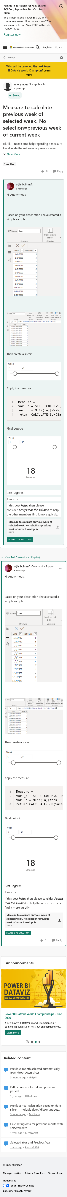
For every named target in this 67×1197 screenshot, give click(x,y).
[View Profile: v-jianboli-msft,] (10, 186)
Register (47, 47)
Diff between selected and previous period (32, 1089)
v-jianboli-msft (24, 184)
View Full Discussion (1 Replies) (22, 557)
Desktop (11, 57)
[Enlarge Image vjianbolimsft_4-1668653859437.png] (34, 460)
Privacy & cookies (34, 1173)
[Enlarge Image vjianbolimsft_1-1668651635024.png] (34, 329)
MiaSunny (34, 1114)
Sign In (58, 47)
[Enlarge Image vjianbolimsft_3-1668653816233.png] (34, 371)
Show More (13, 154)
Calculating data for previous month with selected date (36, 1126)
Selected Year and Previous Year (30, 1142)
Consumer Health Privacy (17, 1190)
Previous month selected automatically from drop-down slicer (35, 1070)
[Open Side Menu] (5, 47)
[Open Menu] (61, 57)
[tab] (32, 1042)
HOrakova (31, 1096)
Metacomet (31, 1133)
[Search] (38, 47)
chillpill (32, 1077)
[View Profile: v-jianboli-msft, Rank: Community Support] (8, 568)
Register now (12, 34)
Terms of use (55, 1173)
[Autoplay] (27, 1042)
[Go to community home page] (22, 47)
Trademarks (9, 1180)
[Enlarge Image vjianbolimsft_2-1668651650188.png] (34, 261)
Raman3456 (32, 1147)
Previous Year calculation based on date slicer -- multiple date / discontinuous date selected (35, 1108)
